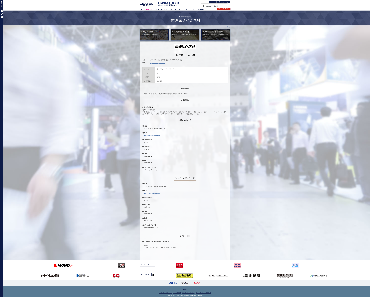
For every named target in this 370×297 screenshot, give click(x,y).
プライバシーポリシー (188, 293)
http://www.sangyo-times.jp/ (152, 135)
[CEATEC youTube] (2, 17)
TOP (141, 9)
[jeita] (173, 283)
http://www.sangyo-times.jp (157, 63)
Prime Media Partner (146, 265)
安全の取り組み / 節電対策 (203, 293)
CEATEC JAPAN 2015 (147, 3)
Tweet (228, 27)
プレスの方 (213, 2)
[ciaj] (185, 283)
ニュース (194, 9)
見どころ (169, 9)
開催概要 (201, 9)
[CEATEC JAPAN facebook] (2, 11)
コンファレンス (178, 9)
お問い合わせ (221, 2)
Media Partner (145, 274)
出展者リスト (148, 9)
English (227, 2)
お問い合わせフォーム (165, 293)
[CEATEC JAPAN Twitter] (2, 14)
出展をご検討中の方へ (224, 9)
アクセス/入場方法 (159, 9)
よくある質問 (177, 293)
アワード (187, 9)
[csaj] (197, 283)
